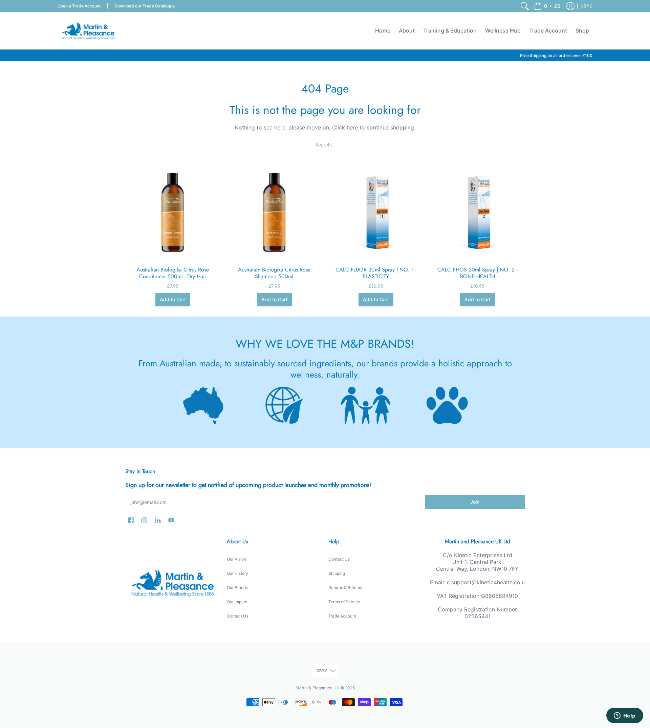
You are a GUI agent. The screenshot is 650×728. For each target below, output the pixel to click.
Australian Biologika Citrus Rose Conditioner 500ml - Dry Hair (172, 273)
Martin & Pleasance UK (317, 687)
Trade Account (342, 616)
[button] (547, 6)
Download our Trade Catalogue (144, 5)
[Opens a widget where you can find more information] (624, 716)
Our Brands (237, 587)
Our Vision (236, 559)
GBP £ (587, 5)
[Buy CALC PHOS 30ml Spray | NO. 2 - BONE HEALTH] (477, 212)
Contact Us (237, 616)
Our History (237, 573)
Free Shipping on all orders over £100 (556, 55)
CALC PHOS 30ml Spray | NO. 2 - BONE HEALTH (477, 273)
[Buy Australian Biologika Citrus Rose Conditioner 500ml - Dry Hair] (172, 212)
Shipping (336, 573)
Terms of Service (344, 601)
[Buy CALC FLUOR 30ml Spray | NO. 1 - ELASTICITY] (375, 212)
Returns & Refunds (345, 587)
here (352, 127)
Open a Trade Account (79, 5)
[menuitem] (525, 6)
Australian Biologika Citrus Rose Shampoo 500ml (274, 273)
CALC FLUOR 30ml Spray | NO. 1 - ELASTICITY (375, 273)
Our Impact (237, 601)
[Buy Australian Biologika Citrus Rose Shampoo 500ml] (274, 212)
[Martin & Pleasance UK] (88, 30)
